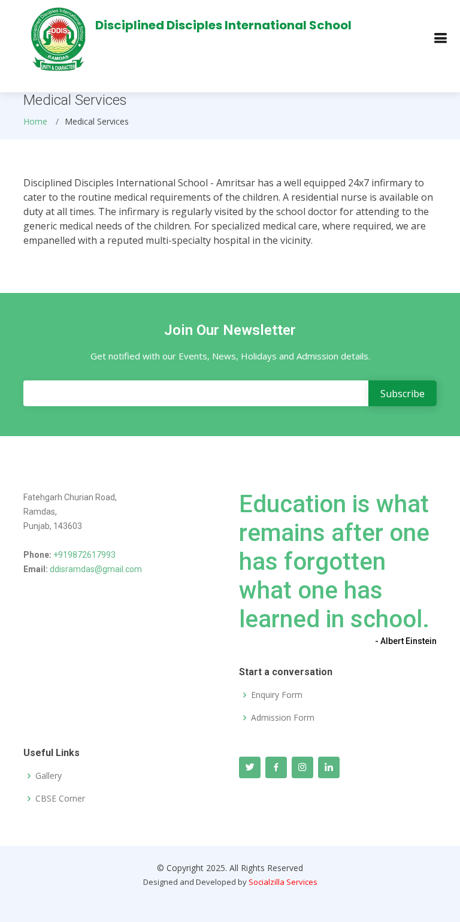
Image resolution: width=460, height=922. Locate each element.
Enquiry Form (276, 695)
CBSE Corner (60, 798)
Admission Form (282, 718)
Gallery (48, 776)
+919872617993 (84, 555)
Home (35, 121)
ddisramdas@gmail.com (96, 569)
